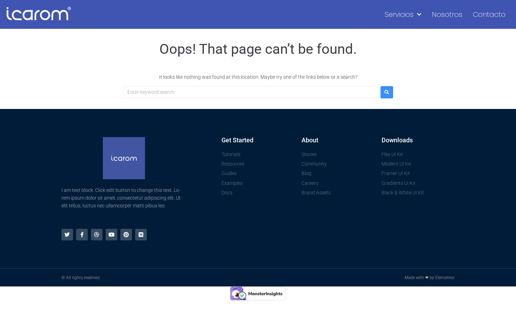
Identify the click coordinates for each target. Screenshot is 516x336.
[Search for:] (250, 92)
